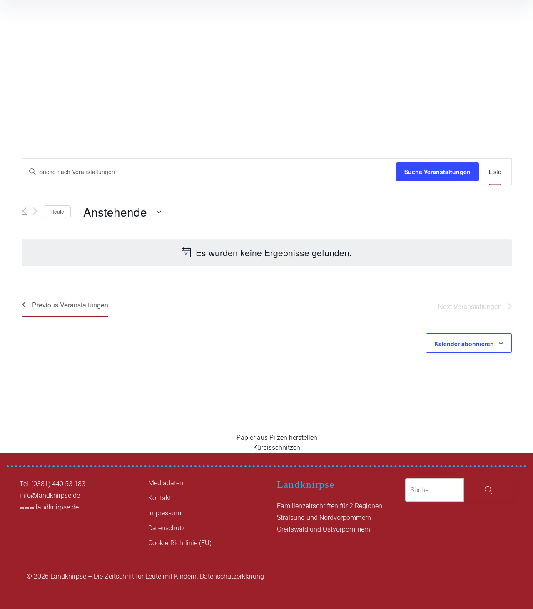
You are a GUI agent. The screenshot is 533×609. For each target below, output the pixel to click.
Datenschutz (166, 528)
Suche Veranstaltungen (437, 171)
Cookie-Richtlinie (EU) (180, 543)
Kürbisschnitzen (276, 448)
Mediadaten (165, 483)
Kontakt (159, 498)
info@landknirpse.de (50, 495)
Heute (57, 211)
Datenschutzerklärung (232, 576)
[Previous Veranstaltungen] (24, 211)
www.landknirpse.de (49, 507)
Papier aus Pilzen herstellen (277, 438)
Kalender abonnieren (464, 343)
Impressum (164, 513)
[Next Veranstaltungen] (35, 211)
